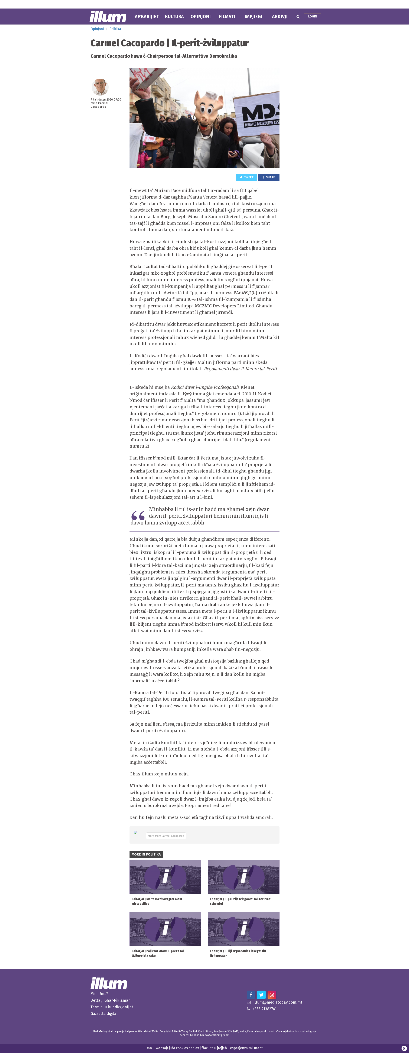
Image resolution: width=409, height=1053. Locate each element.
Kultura (174, 16)
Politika (115, 29)
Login (312, 16)
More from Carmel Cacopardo (166, 835)
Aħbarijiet (147, 16)
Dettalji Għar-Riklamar (110, 1000)
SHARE (270, 177)
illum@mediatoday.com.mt (278, 1002)
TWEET (248, 177)
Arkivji (280, 16)
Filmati (227, 16)
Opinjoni (201, 16)
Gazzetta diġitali (104, 1013)
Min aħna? (99, 993)
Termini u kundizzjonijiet (112, 1007)
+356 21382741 (265, 1009)
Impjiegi (253, 16)
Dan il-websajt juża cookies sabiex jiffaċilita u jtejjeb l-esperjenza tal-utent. (204, 1048)
